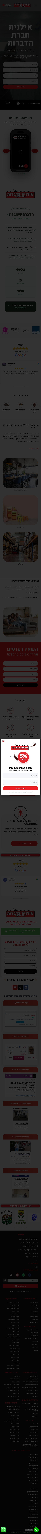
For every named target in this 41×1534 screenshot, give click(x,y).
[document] (20, 767)
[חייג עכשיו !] (36, 1529)
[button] (3, 741)
